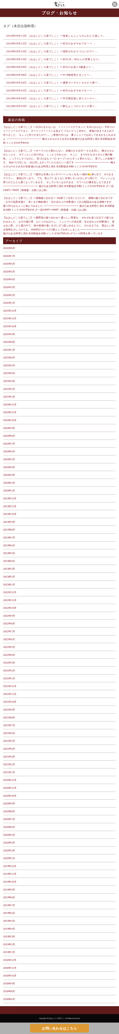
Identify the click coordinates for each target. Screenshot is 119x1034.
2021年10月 (9, 701)
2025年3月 (9, 380)
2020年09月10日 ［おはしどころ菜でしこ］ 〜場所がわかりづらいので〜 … (51, 51)
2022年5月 (9, 646)
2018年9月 (9, 983)
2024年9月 (9, 427)
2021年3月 (9, 756)
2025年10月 (9, 326)
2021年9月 (9, 709)
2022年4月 (9, 654)
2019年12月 (9, 866)
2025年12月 (9, 310)
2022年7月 (9, 631)
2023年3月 (9, 568)
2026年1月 (9, 302)
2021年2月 (9, 764)
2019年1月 (9, 952)
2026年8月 (9, 247)
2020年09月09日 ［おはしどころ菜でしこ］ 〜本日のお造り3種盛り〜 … (50, 66)
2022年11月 (9, 600)
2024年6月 (9, 451)
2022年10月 (9, 607)
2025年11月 (9, 318)
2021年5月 (9, 740)
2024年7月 (9, 443)
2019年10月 (9, 881)
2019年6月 (9, 912)
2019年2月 (9, 944)
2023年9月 (9, 521)
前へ (5, 116)
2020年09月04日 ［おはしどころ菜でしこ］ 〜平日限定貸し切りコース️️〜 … (51, 98)
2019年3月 (9, 936)
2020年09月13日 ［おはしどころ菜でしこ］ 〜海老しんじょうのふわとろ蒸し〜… (55, 35)
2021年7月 (9, 725)
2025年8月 (9, 341)
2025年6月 (9, 357)
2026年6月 (9, 263)
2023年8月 (9, 529)
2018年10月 (9, 975)
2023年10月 (9, 513)
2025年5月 (9, 365)
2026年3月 (9, 287)
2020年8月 (9, 811)
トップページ (9, 1008)
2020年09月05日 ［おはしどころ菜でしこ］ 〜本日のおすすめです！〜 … (50, 90)
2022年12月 (9, 592)
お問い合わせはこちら (59, 1028)
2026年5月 (9, 271)
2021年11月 (9, 693)
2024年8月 (9, 435)
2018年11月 (9, 967)
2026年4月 (9, 279)
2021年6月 (9, 733)
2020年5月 (9, 834)
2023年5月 (9, 553)
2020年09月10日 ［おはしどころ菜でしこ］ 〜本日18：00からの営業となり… (53, 59)
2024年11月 (9, 412)
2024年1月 (9, 490)
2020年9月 (9, 803)
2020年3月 (9, 850)
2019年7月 (9, 905)
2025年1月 (9, 396)
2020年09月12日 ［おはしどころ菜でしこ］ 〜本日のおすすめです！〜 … (50, 43)
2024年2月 (9, 482)
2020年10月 (9, 795)
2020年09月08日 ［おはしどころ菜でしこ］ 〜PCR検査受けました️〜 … (49, 74)
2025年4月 (9, 373)
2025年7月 (9, 349)
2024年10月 (9, 420)
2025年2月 (9, 388)
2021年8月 (9, 717)
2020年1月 (9, 858)
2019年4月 (9, 928)
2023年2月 (9, 576)
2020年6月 (9, 826)
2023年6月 (9, 545)
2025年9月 (9, 334)
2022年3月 (9, 662)
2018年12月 (9, 959)
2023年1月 (9, 584)
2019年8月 (9, 897)
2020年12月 (9, 779)
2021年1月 (9, 772)
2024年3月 (9, 474)
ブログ (5, 1011)
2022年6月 (9, 639)
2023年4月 (9, 560)
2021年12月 (9, 686)
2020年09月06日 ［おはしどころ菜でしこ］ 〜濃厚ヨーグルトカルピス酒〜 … (53, 82)
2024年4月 (9, 467)
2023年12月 (9, 498)
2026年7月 (9, 255)
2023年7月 (9, 537)
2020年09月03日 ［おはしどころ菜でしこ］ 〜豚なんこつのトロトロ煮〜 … (51, 106)
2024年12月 (9, 404)
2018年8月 (9, 991)
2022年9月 (9, 615)
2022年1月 (9, 678)
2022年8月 (9, 623)
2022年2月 (9, 670)
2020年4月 (9, 842)
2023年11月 (9, 506)
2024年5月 (9, 459)
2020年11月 (9, 787)
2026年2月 (9, 294)
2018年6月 (9, 999)
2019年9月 (9, 889)
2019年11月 (9, 873)
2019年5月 (9, 920)
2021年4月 (9, 748)
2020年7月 (9, 819)
